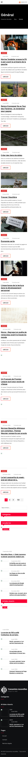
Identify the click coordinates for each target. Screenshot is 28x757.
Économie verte (8, 241)
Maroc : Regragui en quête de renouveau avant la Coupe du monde (14, 334)
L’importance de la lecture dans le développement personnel (12, 287)
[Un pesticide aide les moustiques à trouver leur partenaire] (4, 651)
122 (18, 500)
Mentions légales (7, 743)
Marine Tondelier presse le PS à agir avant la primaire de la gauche (14, 61)
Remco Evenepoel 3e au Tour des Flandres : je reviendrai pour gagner (13, 108)
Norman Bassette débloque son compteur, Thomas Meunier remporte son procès (14, 430)
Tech (10, 709)
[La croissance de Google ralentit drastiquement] (4, 583)
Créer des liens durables (11, 155)
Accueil (4, 736)
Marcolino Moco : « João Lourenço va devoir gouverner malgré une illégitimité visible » (13, 557)
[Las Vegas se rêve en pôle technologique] (4, 573)
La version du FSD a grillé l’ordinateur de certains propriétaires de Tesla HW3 (11, 635)
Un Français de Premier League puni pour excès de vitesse (12, 381)
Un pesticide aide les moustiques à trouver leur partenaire (17, 653)
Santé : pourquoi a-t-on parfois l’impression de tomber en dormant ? (16, 643)
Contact (4, 739)
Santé (11, 719)
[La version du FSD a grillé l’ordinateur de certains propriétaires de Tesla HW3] (14, 616)
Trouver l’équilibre (9, 197)
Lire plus (5, 76)
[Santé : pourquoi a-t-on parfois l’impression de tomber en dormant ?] (4, 641)
